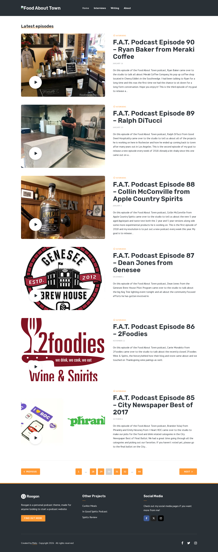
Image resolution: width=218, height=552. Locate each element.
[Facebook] (146, 518)
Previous (31, 471)
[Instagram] (161, 518)
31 (117, 471)
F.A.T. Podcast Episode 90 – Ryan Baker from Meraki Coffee (154, 49)
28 (93, 471)
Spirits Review (89, 517)
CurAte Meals (89, 505)
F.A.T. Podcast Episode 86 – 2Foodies (154, 330)
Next (187, 471)
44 (139, 471)
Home (85, 8)
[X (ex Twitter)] (154, 518)
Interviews (100, 8)
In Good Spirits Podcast (94, 511)
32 (125, 471)
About (127, 8)
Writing (115, 8)
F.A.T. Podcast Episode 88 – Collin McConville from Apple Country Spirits (154, 191)
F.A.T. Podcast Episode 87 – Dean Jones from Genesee (153, 263)
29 (101, 471)
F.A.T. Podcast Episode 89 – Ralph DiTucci (154, 117)
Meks (34, 543)
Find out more (33, 518)
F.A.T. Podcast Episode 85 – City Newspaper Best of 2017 (154, 405)
